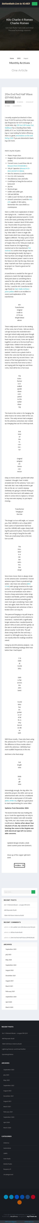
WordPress (14, 1216)
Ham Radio (9, 102)
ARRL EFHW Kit (10, 801)
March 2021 (9, 986)
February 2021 (10, 991)
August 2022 (10, 970)
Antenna (6, 1143)
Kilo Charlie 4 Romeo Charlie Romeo (19, 21)
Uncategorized (8, 1174)
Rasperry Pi (7, 1169)
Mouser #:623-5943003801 (17, 166)
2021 (19, 58)
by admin (20, 102)
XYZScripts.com (29, 1221)
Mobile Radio (7, 1164)
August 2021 (10, 981)
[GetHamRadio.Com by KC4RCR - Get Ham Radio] (16, 4)
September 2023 (11, 949)
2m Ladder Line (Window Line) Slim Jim (23, 927)
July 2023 (8, 954)
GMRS (5, 1153)
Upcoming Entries (7, 1054)
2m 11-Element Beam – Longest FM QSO (17, 905)
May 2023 (9, 960)
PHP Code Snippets (10, 1221)
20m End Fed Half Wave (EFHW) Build (18, 96)
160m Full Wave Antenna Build (14, 915)
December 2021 (11, 976)
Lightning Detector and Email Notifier (14, 1049)
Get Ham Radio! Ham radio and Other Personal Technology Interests (20, 29)
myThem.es (32, 1216)
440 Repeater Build (10, 910)
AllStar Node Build (16, 932)
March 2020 (9, 1007)
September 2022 (11, 965)
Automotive (7, 1148)
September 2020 (11, 997)
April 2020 (9, 1002)
